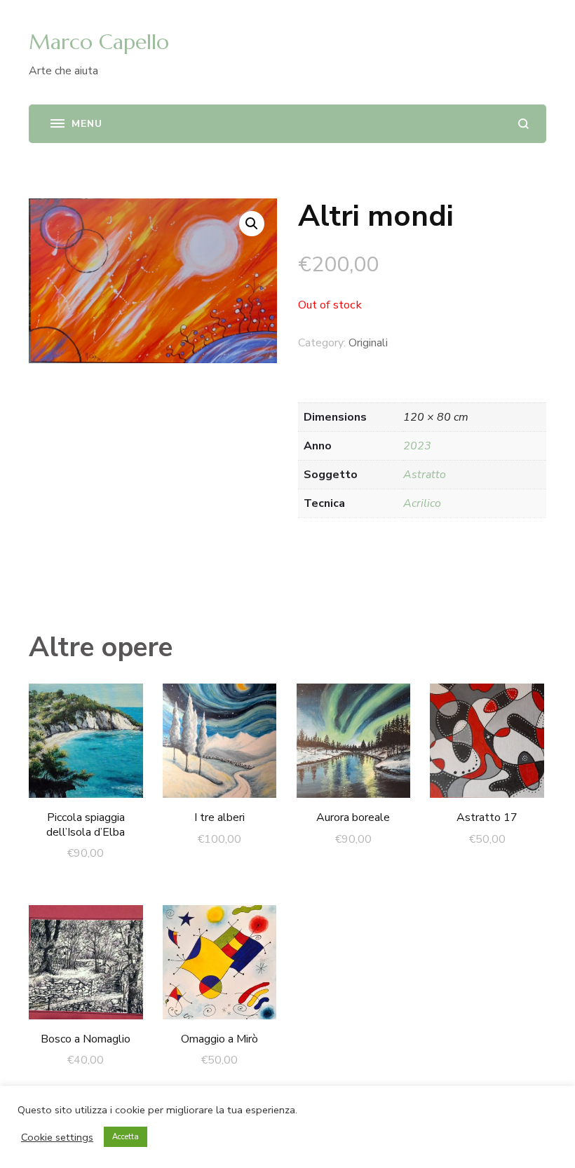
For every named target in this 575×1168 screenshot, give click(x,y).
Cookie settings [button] (57, 1137)
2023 (417, 446)
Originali (368, 343)
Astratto (424, 474)
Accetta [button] (125, 1137)
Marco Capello (99, 42)
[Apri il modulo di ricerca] (523, 124)
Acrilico (422, 503)
